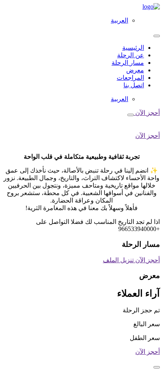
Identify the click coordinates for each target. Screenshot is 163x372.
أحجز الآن (147, 112)
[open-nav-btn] (130, 115)
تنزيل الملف (118, 260)
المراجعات (130, 77)
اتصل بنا (133, 85)
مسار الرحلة (128, 62)
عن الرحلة (130, 55)
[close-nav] (157, 36)
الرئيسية (133, 47)
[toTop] (157, 367)
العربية (119, 20)
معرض (135, 70)
